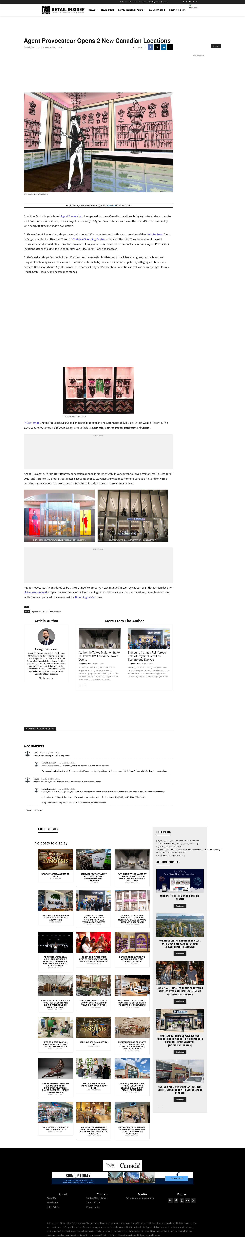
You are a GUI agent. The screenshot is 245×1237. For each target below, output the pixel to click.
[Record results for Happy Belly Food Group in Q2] (93, 1068)
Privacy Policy (93, 1207)
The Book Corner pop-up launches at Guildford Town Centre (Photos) (93, 1003)
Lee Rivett (94, 883)
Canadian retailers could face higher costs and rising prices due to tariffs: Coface (55, 1004)
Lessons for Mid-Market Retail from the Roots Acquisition (55, 917)
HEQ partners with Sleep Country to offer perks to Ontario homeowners (132, 1003)
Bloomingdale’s (84, 597)
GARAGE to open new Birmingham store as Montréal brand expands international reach (132, 918)
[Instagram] (196, 2)
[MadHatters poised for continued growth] (55, 1112)
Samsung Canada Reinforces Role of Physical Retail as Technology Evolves (147, 656)
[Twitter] (193, 2)
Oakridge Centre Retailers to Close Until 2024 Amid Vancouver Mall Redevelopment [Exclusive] (180, 944)
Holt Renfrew (55, 611)
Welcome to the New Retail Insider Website (180, 897)
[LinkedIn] (183, 2)
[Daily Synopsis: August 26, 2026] (93, 1027)
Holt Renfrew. (154, 234)
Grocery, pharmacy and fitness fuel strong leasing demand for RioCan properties (132, 1086)
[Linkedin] (163, 47)
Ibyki (36, 779)
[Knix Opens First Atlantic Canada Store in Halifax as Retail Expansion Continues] (132, 1112)
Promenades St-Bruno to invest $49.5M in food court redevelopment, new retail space (132, 1045)
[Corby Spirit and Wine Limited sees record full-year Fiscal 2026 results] (93, 942)
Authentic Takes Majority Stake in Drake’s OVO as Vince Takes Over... (99, 656)
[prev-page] (80, 685)
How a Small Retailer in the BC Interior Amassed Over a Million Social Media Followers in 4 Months (180, 991)
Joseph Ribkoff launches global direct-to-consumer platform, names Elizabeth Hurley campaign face (55, 1087)
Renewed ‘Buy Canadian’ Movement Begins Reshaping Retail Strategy (94, 877)
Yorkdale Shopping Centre (88, 239)
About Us (51, 1197)
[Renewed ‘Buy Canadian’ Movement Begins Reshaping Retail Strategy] (93, 859)
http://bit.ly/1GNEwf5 (123, 797)
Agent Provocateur (72, 216)
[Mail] (48, 678)
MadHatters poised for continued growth (55, 1128)
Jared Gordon (55, 922)
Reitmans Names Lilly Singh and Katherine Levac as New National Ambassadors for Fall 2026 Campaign (55, 961)
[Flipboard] (190, 2)
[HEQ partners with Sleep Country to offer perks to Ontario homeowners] (132, 985)
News (26, 607)
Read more (180, 906)
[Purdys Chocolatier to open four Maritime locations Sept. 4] (132, 942)
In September (32, 422)
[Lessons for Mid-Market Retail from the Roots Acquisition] (55, 900)
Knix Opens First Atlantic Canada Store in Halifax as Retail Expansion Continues (132, 1130)
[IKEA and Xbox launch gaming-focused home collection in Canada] (55, 1027)
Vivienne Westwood (35, 592)
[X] (157, 47)
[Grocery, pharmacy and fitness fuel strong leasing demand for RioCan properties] (132, 1068)
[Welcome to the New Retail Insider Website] (180, 881)
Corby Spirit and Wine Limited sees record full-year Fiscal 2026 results (93, 959)
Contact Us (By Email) (96, 1197)
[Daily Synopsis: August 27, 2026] (55, 859)
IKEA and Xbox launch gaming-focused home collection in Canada (55, 1044)
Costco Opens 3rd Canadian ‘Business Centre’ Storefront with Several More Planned (180, 1090)
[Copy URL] (170, 47)
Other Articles (53, 1207)
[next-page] (85, 685)
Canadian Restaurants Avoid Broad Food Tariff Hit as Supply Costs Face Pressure (93, 1130)
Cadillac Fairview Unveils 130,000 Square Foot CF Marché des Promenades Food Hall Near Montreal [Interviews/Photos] (180, 1040)
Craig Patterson (32, 47)
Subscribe (111, 205)
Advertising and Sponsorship (140, 1197)
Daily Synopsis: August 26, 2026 (94, 1043)
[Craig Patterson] (46, 636)
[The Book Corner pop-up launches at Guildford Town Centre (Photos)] (93, 985)
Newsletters (52, 1202)
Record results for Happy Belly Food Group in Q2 (94, 1085)
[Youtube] (187, 1200)
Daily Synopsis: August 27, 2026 (55, 875)
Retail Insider (49, 763)
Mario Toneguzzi (132, 924)
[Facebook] (187, 2)
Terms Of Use (93, 1202)
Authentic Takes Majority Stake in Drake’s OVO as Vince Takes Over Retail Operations (132, 877)
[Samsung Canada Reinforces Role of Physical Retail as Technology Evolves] (149, 638)
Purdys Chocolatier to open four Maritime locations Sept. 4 (132, 959)
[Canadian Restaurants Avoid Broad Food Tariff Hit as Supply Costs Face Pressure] (93, 1112)
